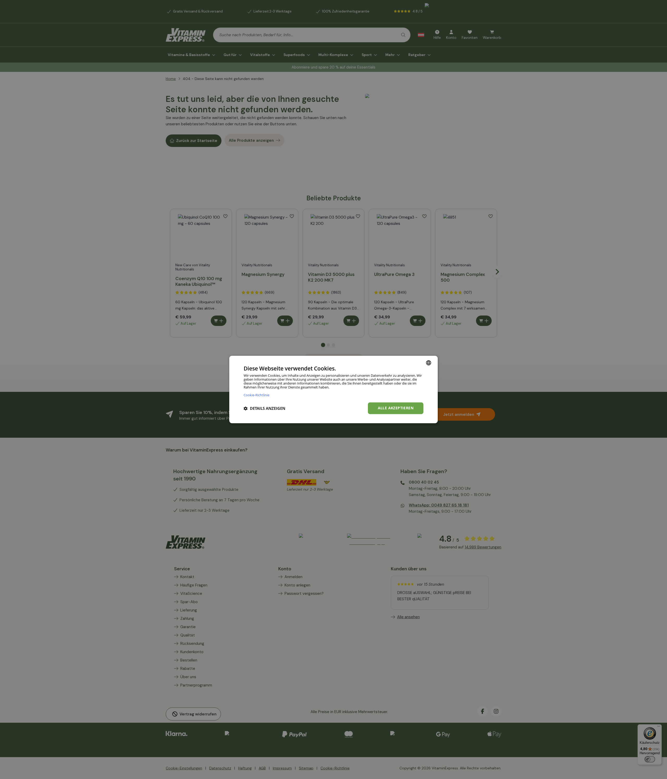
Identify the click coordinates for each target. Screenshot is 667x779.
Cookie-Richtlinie (256, 395)
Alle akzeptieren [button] (395, 408)
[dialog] (333, 389)
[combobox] (428, 362)
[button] (264, 408)
